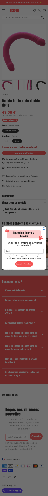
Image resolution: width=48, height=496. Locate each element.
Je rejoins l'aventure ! (24, 264)
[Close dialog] (44, 228)
